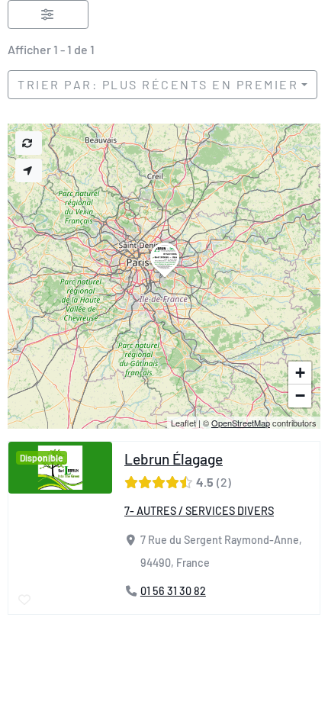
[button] (165, 277)
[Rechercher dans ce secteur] (28, 143)
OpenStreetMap (240, 423)
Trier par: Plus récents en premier (158, 84)
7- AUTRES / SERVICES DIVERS (199, 510)
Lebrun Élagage (173, 459)
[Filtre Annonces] (48, 14)
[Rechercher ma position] (28, 170)
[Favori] (25, 600)
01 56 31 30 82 (173, 591)
